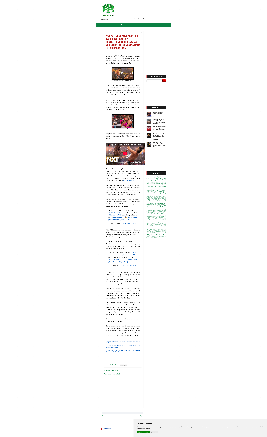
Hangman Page (156, 199)
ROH (148, 217)
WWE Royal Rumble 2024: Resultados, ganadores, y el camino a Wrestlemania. (159, 128)
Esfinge (158, 196)
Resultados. (153, 222)
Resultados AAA (149, 218)
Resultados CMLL (157, 218)
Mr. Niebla (159, 211)
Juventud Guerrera (161, 204)
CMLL (109, 24)
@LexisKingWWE (115, 212)
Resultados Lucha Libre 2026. (158, 219)
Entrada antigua (138, 416)
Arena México (162, 182)
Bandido (164, 183)
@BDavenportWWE (129, 255)
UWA (153, 232)
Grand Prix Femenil (161, 198)
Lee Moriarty (149, 205)
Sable (149, 226)
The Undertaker (158, 231)
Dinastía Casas (149, 192)
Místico (154, 212)
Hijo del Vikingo (160, 200)
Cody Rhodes (156, 190)
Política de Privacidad (106, 432)
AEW (136, 24)
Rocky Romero (150, 224)
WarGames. (153, 236)
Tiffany (164, 231)
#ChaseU (134, 252)
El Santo (161, 195)
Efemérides (162, 193)
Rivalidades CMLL (160, 223)
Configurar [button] (153, 432)
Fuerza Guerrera (153, 198)
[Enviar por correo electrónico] (120, 365)
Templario (148, 230)
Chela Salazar (149, 189)
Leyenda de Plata (156, 205)
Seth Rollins (163, 228)
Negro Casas (151, 213)
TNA (163, 229)
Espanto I (164, 196)
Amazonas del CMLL (151, 180)
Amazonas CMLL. (160, 179)
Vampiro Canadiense (160, 232)
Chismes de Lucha (156, 189)
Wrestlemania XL (149, 237)
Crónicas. (151, 191)
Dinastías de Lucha (157, 192)
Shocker (150, 229)
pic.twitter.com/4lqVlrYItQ (118, 262)
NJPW (141, 24)
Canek (163, 187)
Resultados (162, 217)
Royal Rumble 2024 (162, 225)
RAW (163, 216)
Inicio (104, 24)
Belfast (153, 184)
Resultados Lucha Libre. (152, 220)
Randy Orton (154, 217)
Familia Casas (150, 197)
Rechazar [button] (146, 432)
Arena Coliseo (152, 182)
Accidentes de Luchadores (151, 179)
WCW (147, 24)
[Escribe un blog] (122, 365)
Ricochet (153, 223)
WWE (131, 24)
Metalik (164, 210)
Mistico (154, 211)
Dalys (156, 191)
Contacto (115, 432)
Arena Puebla (152, 183)
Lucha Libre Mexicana (154, 207)
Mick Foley (150, 211)
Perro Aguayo (156, 215)
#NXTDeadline (117, 217)
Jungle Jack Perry (153, 204)
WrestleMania (161, 236)
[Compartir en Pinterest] (126, 365)
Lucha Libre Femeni (152, 206)
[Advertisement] (155, 50)
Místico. (159, 212)
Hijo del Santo (152, 200)
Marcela (155, 210)
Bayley (149, 184)
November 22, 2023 (129, 223)
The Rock (152, 231)
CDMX (164, 184)
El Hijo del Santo (154, 195)
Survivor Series (157, 229)
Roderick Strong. (158, 224)
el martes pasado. (129, 180)
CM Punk (150, 186)
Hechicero (163, 199)
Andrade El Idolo (159, 180)
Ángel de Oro (156, 237)
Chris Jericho (163, 189)
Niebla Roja (158, 213)
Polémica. (153, 216)
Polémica (148, 216)
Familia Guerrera (157, 197)
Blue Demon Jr (159, 184)
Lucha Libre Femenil (161, 206)
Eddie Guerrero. (155, 193)
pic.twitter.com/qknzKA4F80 (118, 219)
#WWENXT (132, 217)
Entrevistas (153, 196)
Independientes (123, 24)
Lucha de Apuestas (160, 209)
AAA (115, 24)
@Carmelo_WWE (114, 215)
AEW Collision (159, 178)
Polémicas (158, 216)
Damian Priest (161, 191)
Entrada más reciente (108, 416)
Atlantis (158, 183)
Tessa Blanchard (156, 230)
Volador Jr (149, 234)
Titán (149, 232)
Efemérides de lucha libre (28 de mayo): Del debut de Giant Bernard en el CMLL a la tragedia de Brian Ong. (159, 136)
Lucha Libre (163, 205)
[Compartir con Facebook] (124, 365)
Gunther (148, 199)
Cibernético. (150, 190)
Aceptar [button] (140, 432)
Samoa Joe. (162, 226)
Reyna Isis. (159, 222)
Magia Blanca (149, 210)
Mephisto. (160, 210)
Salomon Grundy (155, 226)
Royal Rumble (154, 225)
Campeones (154, 24)
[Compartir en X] (123, 365)
